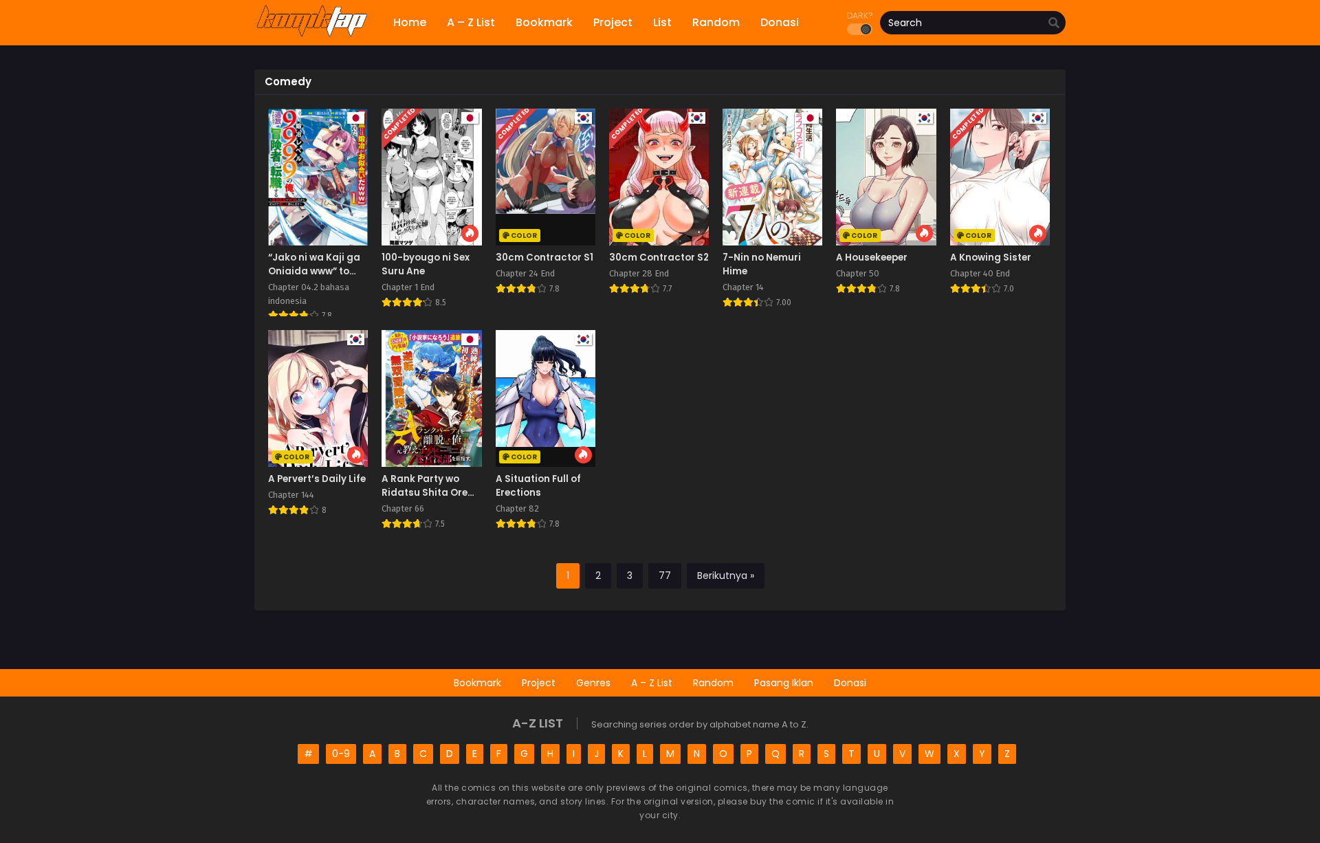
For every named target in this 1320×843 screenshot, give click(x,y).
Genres (593, 683)
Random (713, 683)
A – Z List (651, 683)
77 (665, 575)
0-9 (341, 753)
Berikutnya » (725, 575)
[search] (1054, 23)
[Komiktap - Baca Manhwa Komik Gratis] (311, 34)
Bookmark (477, 683)
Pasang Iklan (783, 683)
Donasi (850, 683)
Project (539, 683)
